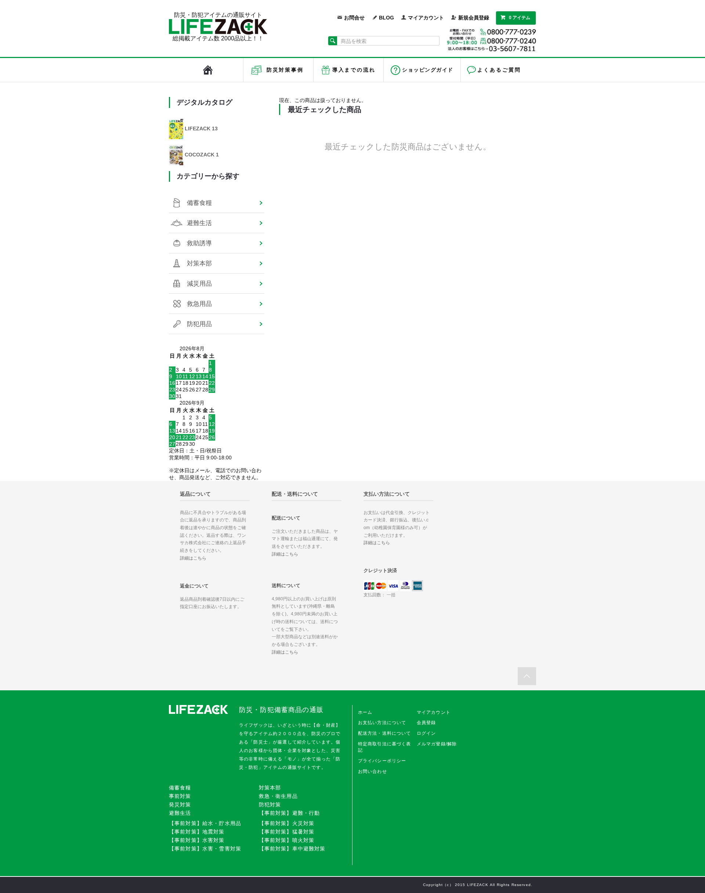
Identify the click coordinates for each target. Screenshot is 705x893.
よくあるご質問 (499, 70)
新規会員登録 (473, 18)
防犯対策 (270, 804)
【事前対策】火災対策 (287, 823)
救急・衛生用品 (278, 796)
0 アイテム (519, 17)
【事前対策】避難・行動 (289, 813)
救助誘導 (199, 243)
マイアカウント (426, 18)
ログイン (426, 733)
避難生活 (199, 223)
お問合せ (354, 18)
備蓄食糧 (199, 202)
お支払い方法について (382, 722)
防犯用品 (199, 324)
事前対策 (180, 796)
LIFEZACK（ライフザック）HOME (208, 70)
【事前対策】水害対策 (197, 840)
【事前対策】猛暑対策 (287, 832)
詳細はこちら (193, 558)
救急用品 (199, 303)
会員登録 (426, 722)
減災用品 (199, 283)
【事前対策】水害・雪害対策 (205, 849)
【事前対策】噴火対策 (287, 840)
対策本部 (199, 263)
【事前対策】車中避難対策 (292, 849)
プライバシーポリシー (382, 761)
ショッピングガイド (427, 70)
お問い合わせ (372, 771)
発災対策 (180, 804)
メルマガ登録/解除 (437, 744)
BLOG (386, 18)
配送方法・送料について (384, 733)
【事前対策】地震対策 (197, 832)
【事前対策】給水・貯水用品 (205, 823)
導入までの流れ (354, 70)
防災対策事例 (285, 70)
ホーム (365, 712)
